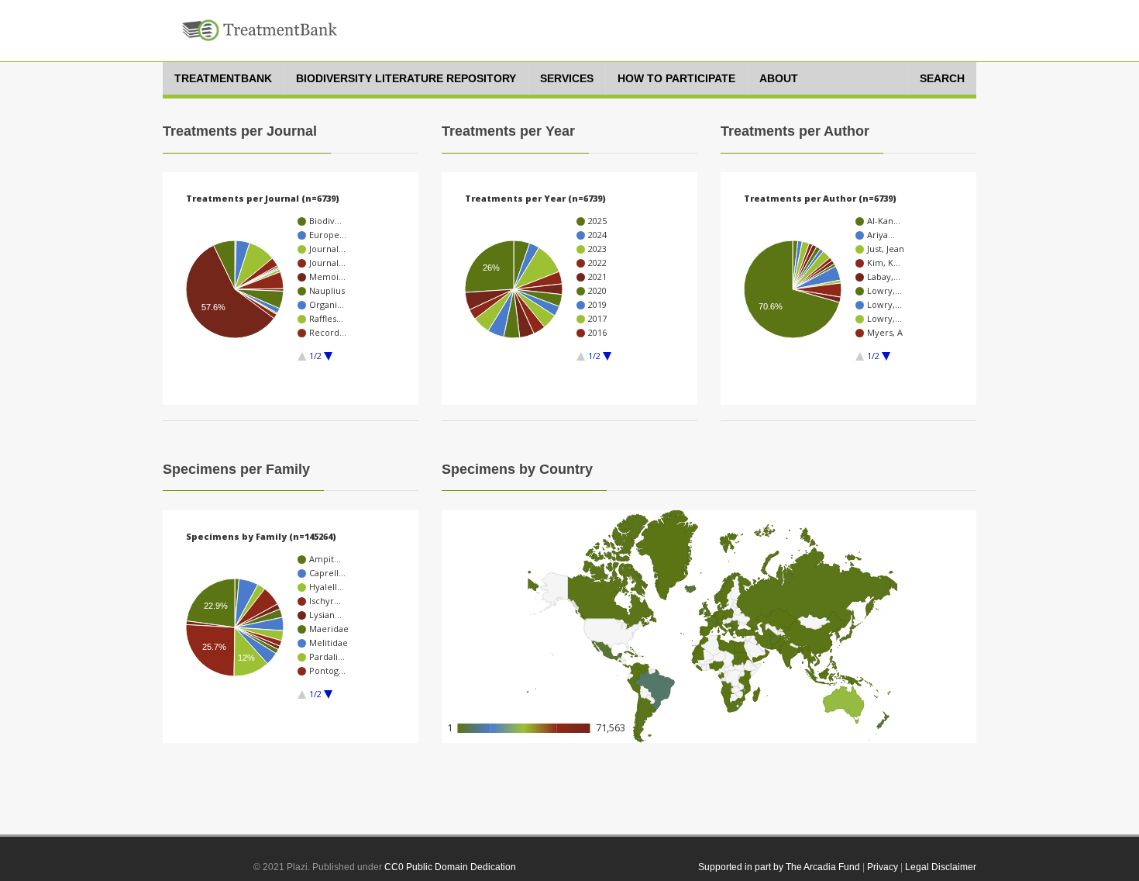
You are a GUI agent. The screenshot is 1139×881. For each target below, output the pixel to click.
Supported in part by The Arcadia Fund (779, 867)
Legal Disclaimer (940, 867)
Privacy (882, 867)
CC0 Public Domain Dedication (450, 867)
